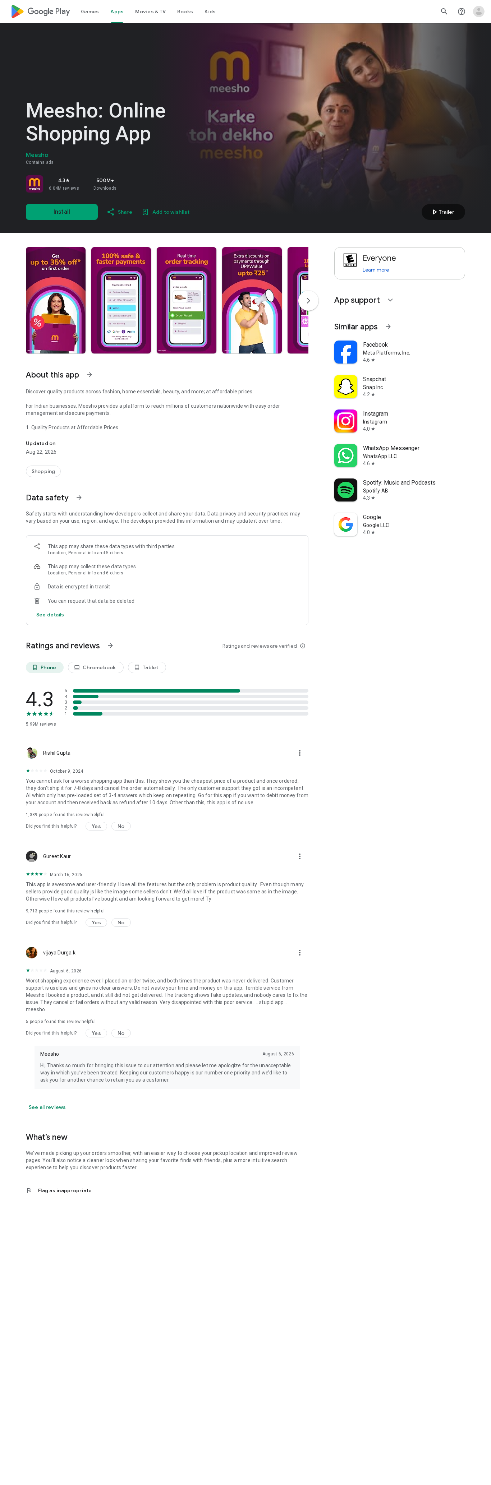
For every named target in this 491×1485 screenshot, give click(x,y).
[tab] (90, 11)
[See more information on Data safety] (79, 497)
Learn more (376, 270)
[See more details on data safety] (50, 614)
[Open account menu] (478, 11)
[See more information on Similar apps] (388, 326)
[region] (126, 184)
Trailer (442, 212)
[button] (56, 300)
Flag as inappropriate (59, 1190)
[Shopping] (43, 471)
